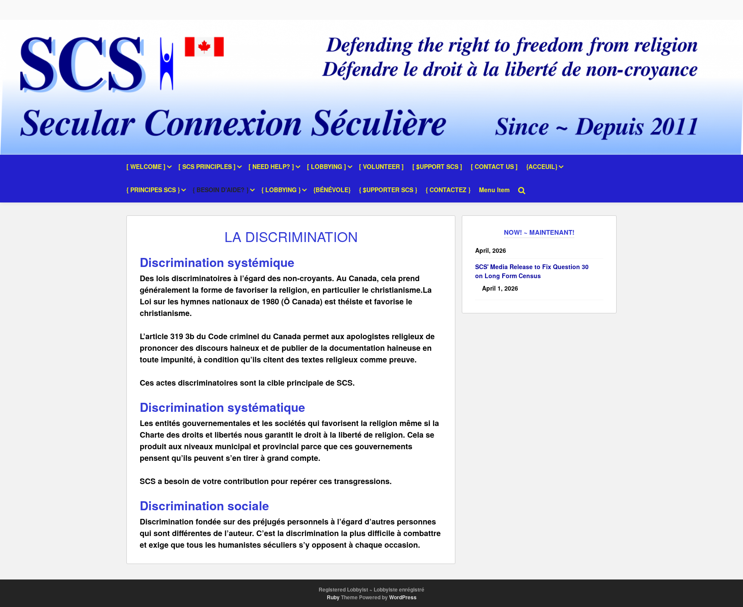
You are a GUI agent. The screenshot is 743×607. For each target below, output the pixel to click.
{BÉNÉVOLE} (331, 189)
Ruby (333, 597)
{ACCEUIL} (541, 166)
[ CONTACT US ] (494, 166)
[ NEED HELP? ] (271, 166)
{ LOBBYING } (281, 189)
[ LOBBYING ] (326, 166)
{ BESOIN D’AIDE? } (221, 189)
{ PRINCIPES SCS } (153, 189)
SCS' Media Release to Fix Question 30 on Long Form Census (532, 271)
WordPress (403, 597)
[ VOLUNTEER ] (381, 166)
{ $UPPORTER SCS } (388, 189)
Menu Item (494, 189)
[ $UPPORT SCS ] (437, 166)
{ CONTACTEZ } (448, 189)
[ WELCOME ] (146, 166)
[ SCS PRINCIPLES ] (207, 166)
